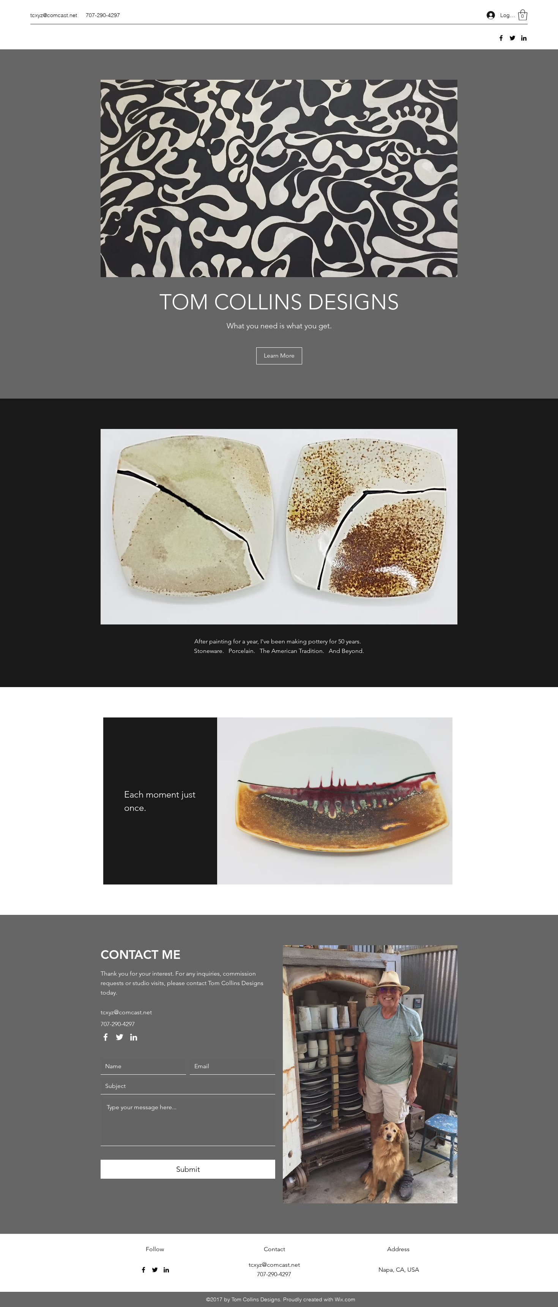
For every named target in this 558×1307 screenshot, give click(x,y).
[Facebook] (501, 38)
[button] (522, 14)
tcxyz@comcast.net (53, 15)
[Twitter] (512, 38)
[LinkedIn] (524, 38)
